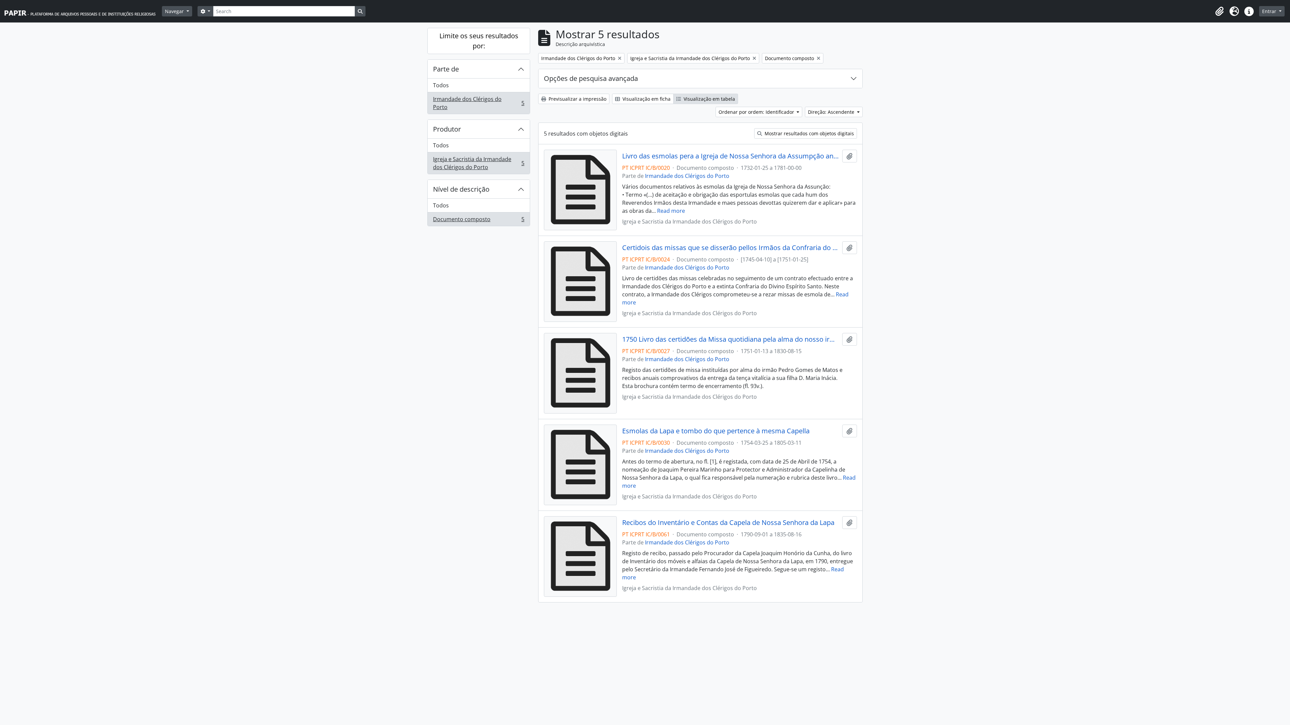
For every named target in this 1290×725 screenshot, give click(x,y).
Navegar (175, 11)
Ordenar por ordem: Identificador (757, 112)
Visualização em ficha (646, 99)
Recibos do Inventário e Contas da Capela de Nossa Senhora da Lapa (728, 523)
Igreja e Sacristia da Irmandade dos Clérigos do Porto (478, 163)
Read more (671, 210)
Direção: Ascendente (832, 112)
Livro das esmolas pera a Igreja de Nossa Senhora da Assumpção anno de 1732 (731, 156)
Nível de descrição (461, 189)
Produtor (447, 129)
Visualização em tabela (708, 99)
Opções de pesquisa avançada (591, 78)
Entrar (1270, 11)
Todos (441, 85)
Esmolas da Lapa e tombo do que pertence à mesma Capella (716, 431)
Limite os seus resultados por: (478, 40)
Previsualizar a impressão (576, 99)
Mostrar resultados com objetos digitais (808, 133)
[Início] (83, 11)
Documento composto (478, 220)
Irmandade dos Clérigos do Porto (478, 103)
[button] (1219, 11)
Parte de (446, 69)
